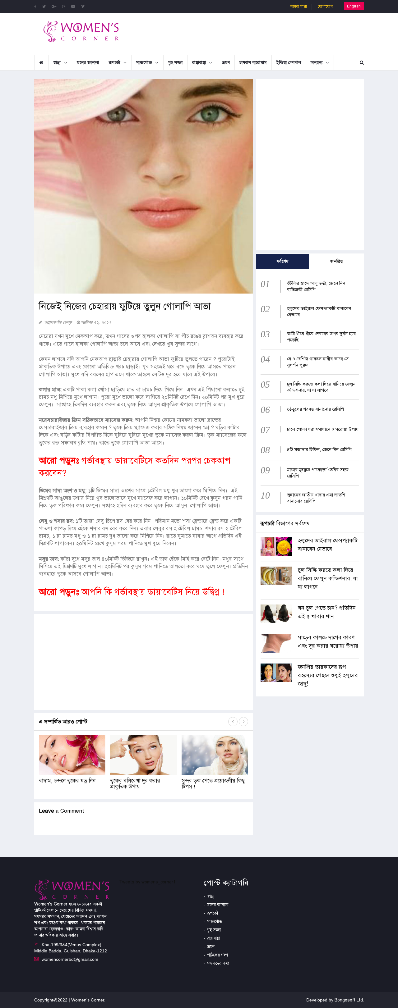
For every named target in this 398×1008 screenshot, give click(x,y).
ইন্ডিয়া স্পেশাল (288, 62)
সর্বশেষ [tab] (283, 261)
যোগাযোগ (325, 6)
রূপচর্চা (114, 62)
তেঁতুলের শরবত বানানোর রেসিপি (315, 409)
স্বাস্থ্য (57, 62)
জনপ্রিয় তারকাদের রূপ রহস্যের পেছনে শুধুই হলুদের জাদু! (328, 675)
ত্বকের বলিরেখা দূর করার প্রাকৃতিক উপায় (135, 784)
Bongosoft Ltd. (349, 1000)
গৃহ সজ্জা (175, 62)
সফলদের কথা (218, 963)
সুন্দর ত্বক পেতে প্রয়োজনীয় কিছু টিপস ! (213, 784)
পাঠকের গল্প (217, 955)
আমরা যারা (298, 6)
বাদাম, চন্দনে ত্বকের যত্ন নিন (67, 781)
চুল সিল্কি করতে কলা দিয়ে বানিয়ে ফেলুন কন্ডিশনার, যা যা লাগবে (328, 578)
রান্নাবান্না (199, 62)
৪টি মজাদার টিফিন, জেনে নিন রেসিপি (319, 449)
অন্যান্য (317, 62)
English (354, 6)
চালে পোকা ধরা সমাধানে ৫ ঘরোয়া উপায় (323, 429)
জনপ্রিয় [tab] (336, 261)
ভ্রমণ (226, 62)
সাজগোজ (144, 62)
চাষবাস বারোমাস (253, 62)
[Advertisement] (250, 33)
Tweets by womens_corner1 (147, 882)
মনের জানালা (88, 62)
